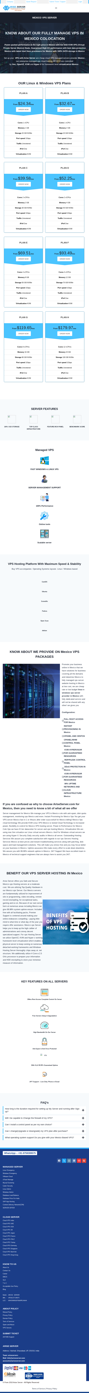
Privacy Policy (8, 1315)
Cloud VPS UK (8, 1230)
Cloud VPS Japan (9, 1233)
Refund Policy (7, 1312)
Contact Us (6, 1270)
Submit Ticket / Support (57, 2)
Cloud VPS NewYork (10, 1252)
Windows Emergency (10, 1173)
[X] (64, 1161)
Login (80, 2)
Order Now (23, 109)
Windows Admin (8, 1192)
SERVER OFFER (9, 1208)
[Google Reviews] (84, 1161)
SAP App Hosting (8, 1201)
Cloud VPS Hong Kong (10, 1255)
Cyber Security (8, 1186)
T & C (5, 1283)
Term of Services (8, 1321)
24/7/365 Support (8, 1337)
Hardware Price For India (11, 1198)
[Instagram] (69, 1161)
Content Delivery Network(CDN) (13, 1205)
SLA (4, 1280)
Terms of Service (38, 1389)
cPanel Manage (8, 1179)
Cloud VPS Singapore (10, 1249)
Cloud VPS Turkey (9, 1242)
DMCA (5, 1277)
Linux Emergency (8, 1170)
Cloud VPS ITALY (9, 1239)
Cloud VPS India (8, 1220)
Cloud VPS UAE (8, 1223)
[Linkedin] (74, 1161)
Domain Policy (8, 1318)
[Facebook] (59, 1161)
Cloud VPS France (9, 1236)
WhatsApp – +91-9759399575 (20, 1153)
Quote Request (31, 2)
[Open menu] (56, 8)
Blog (4, 1289)
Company (10, 2)
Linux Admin (7, 1189)
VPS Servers (7, 1328)
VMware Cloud (8, 1176)
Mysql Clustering (8, 1183)
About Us (6, 1267)
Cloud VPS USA (8, 1227)
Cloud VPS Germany (10, 1245)
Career (5, 1274)
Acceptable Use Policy (10, 1286)
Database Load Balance (11, 1195)
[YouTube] (79, 1161)
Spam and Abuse (8, 1324)
